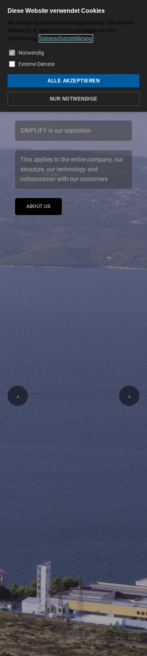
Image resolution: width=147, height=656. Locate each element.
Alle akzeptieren (73, 81)
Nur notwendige (74, 99)
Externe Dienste (36, 64)
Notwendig (31, 53)
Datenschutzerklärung (66, 38)
